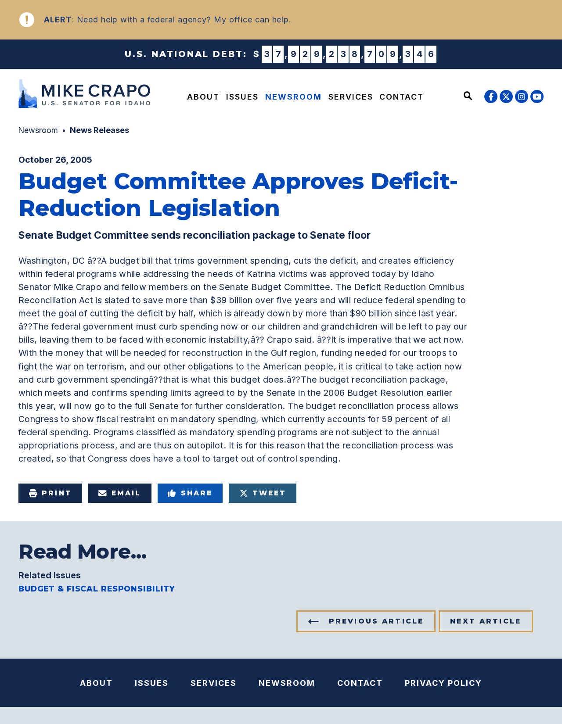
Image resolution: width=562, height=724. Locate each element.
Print (57, 493)
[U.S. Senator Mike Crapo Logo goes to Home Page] (81, 95)
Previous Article (376, 621)
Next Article (485, 621)
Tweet (269, 493)
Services (350, 96)
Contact (401, 96)
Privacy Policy (443, 683)
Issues (242, 96)
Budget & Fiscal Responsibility (96, 588)
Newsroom (293, 96)
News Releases (99, 130)
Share (197, 493)
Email (126, 493)
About (203, 96)
